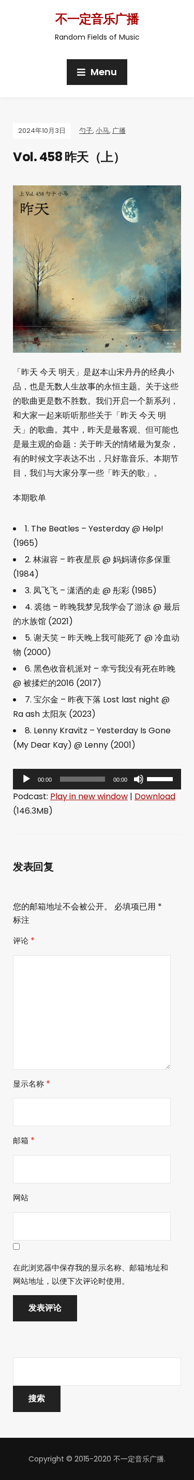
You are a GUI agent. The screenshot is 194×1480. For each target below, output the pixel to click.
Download (155, 796)
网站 (20, 1197)
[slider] (161, 778)
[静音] (138, 779)
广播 (119, 130)
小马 (102, 130)
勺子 (86, 130)
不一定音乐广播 (97, 18)
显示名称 (31, 1083)
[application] (97, 779)
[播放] (26, 779)
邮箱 (24, 1140)
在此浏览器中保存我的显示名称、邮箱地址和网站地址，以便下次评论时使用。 (90, 1274)
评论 (24, 940)
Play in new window (89, 796)
